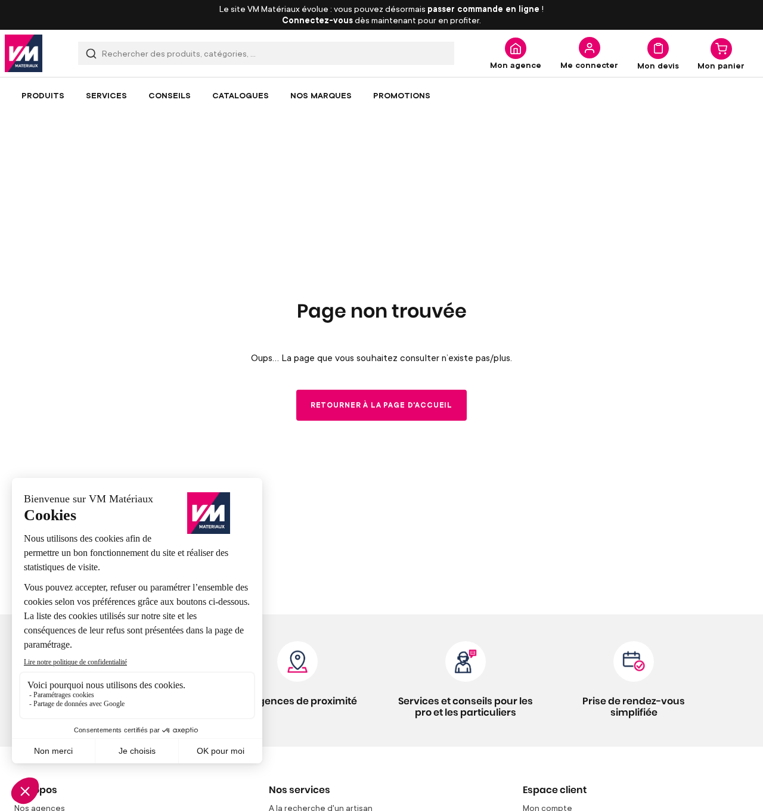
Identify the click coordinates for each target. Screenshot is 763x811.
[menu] (381, 95)
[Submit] (91, 53)
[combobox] (266, 53)
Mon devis (658, 65)
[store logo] (23, 53)
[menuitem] (42, 95)
